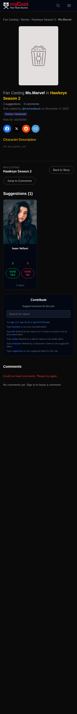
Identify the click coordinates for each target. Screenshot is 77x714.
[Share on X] (17, 129)
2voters (20, 285)
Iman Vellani (20, 248)
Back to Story (61, 169)
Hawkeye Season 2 (44, 19)
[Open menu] (69, 5)
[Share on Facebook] (7, 129)
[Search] (58, 5)
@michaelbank (31, 108)
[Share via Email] (35, 129)
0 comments (31, 103)
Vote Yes (12, 273)
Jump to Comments (19, 180)
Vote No (27, 273)
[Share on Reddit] (26, 129)
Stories (25, 19)
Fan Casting (10, 19)
